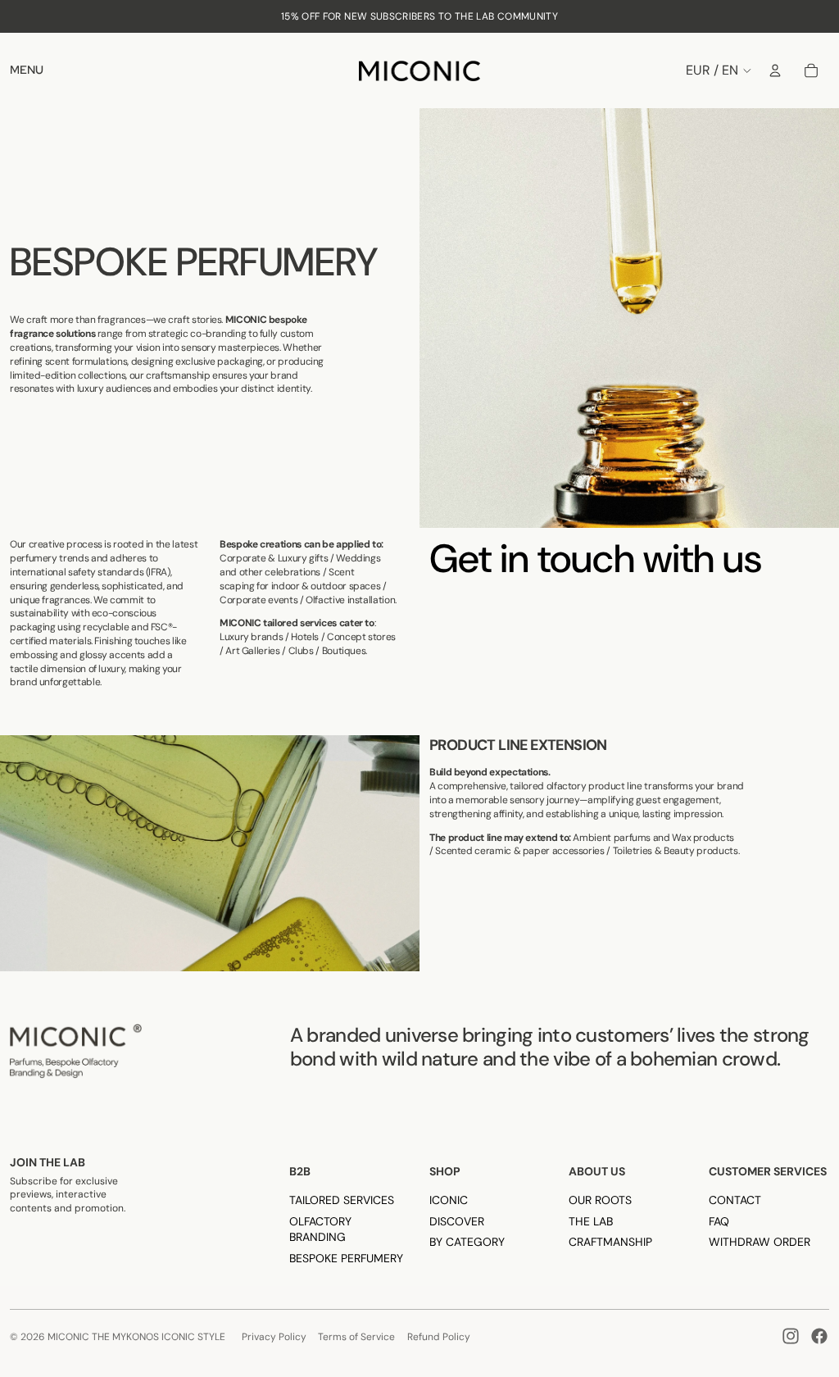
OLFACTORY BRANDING (320, 1229)
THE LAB (591, 1221)
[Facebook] (819, 1336)
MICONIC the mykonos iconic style (136, 1336)
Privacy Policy (274, 1336)
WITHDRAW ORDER (759, 1241)
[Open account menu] (775, 70)
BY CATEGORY (467, 1241)
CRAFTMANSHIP (610, 1241)
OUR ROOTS (600, 1200)
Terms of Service (356, 1336)
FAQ (719, 1221)
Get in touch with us (595, 558)
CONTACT (735, 1200)
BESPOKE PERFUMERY (346, 1258)
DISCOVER (456, 1221)
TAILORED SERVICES (341, 1200)
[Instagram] (790, 1336)
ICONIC (448, 1200)
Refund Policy (438, 1336)
